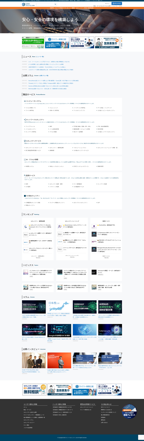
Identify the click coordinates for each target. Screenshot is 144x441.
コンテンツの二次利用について (108, 412)
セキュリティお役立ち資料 (30, 412)
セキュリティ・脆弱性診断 (38, 221)
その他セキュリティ (33, 196)
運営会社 (103, 420)
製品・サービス (27, 409)
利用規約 (103, 417)
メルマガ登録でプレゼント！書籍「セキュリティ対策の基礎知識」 (75, 8)
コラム (120, 5)
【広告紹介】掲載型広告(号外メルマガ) (62, 407)
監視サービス (30, 175)
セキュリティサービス (33, 141)
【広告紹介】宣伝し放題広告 (59, 414)
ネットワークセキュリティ (35, 119)
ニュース (115, 5)
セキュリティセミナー (29, 422)
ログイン (107, 3)
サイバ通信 (26, 425)
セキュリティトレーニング (72, 221)
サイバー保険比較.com (85, 409)
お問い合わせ (104, 422)
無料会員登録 (117, 3)
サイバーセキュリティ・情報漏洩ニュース (34, 414)
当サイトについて (105, 407)
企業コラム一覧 (44, 75)
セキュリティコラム (28, 420)
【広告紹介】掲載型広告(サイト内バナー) (62, 409)
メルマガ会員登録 (28, 427)
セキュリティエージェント (86, 407)
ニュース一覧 (39, 56)
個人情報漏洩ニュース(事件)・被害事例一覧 (34, 417)
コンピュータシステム (33, 101)
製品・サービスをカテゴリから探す (102, 5)
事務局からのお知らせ (106, 409)
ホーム (25, 407)
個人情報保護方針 (105, 414)
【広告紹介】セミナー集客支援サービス (62, 412)
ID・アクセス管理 (32, 159)
